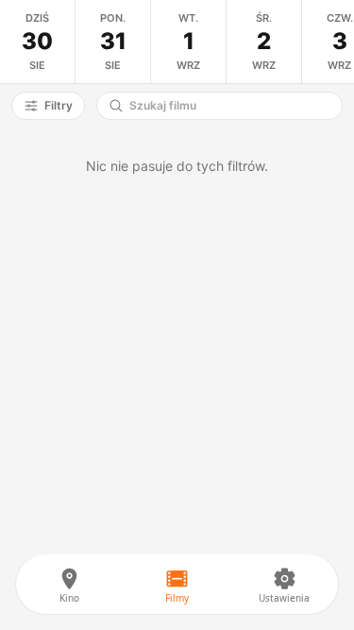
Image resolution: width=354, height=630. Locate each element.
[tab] (38, 41)
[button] (48, 106)
